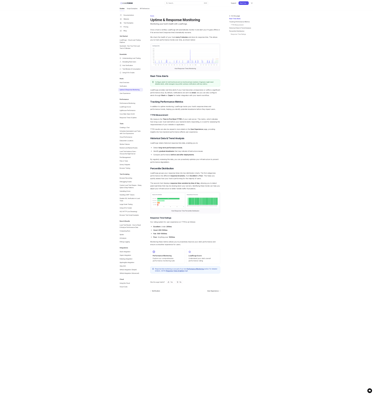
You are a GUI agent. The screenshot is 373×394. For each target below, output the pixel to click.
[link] (167, 256)
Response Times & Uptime (175, 271)
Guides (122, 8)
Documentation (129, 15)
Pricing (126, 27)
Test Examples (128, 23)
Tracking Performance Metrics (239, 22)
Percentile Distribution (236, 31)
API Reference (144, 8)
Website (126, 19)
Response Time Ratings (238, 34)
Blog (125, 30)
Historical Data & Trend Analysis (240, 28)
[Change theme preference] (251, 3)
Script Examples (132, 8)
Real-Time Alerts (235, 18)
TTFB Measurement (237, 25)
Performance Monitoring (195, 269)
